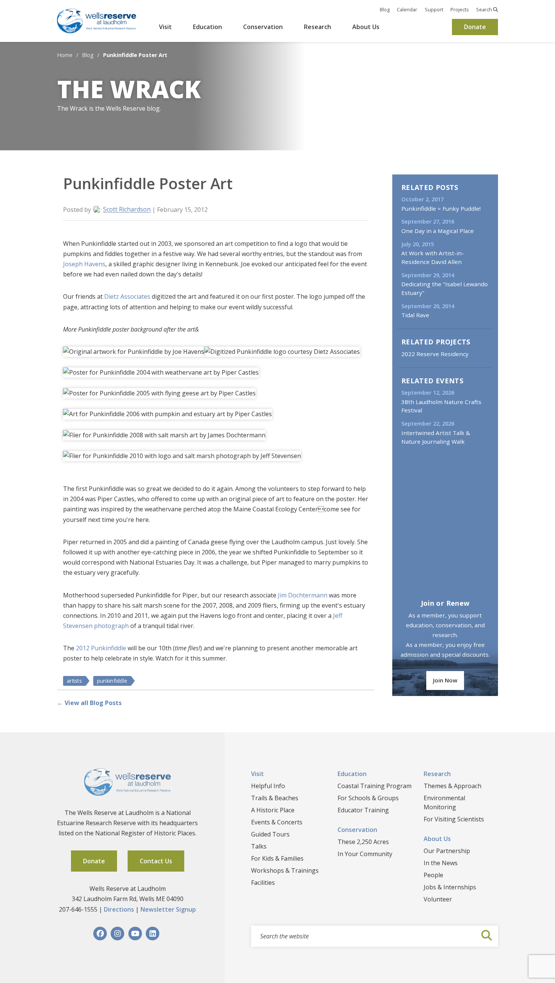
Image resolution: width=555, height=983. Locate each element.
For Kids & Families (277, 858)
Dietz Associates (127, 296)
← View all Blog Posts (89, 703)
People (433, 875)
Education (207, 27)
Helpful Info (268, 786)
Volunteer (438, 899)
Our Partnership (447, 851)
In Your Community (365, 854)
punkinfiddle (112, 680)
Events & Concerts (276, 822)
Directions (119, 909)
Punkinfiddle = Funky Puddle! (441, 208)
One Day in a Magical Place (437, 231)
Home (64, 55)
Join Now (445, 680)
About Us (365, 27)
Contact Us (156, 861)
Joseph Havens (84, 264)
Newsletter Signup (168, 909)
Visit (165, 27)
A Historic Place (272, 810)
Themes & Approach (452, 786)
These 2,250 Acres (363, 842)
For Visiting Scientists (454, 819)
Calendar (407, 9)
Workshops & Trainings (285, 870)
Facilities (263, 882)
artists (74, 680)
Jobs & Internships (450, 887)
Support (434, 9)
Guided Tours (270, 834)
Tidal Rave (415, 315)
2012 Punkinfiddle (101, 648)
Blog (385, 9)
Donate (475, 27)
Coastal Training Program (375, 786)
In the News (441, 863)
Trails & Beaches (274, 798)
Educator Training (363, 810)
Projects (459, 9)
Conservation (263, 27)
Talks (259, 846)
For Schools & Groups (368, 798)
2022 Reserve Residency (435, 354)
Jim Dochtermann (302, 595)
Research (317, 27)
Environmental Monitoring (444, 802)
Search (484, 9)
